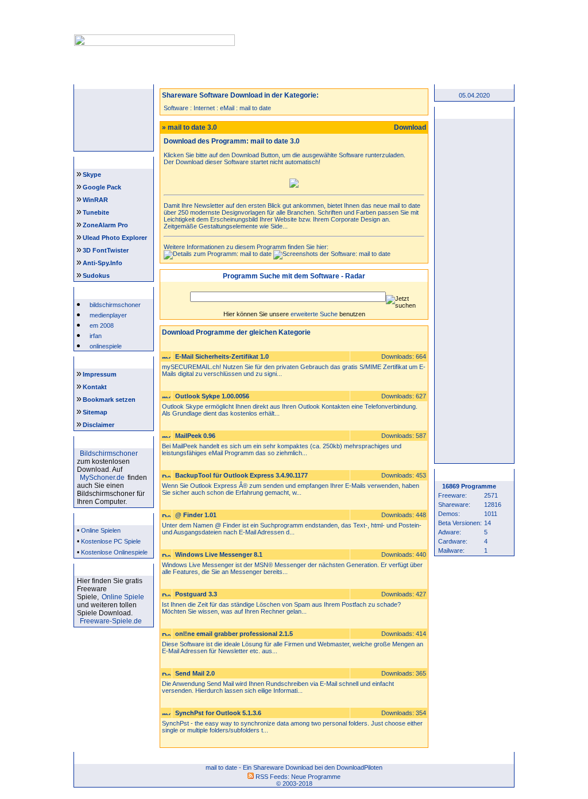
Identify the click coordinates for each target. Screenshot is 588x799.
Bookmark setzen (109, 399)
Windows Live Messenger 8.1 (218, 554)
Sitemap (95, 412)
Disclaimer (98, 424)
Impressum (100, 374)
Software (176, 107)
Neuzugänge (186, 76)
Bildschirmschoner (109, 453)
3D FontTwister (106, 250)
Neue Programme (316, 776)
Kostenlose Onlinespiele (114, 552)
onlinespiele (106, 346)
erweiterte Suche (314, 314)
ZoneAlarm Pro (105, 225)
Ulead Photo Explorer (115, 237)
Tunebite (96, 212)
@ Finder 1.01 (195, 514)
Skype (92, 174)
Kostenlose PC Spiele (111, 541)
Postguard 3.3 (196, 594)
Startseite (114, 76)
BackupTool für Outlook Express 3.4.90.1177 (241, 475)
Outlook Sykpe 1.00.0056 (212, 396)
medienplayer (108, 315)
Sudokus (96, 275)
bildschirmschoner (115, 304)
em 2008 (102, 325)
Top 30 (402, 76)
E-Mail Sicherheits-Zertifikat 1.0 (222, 356)
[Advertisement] (373, 27)
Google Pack (102, 187)
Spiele (258, 76)
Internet (204, 107)
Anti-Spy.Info (102, 262)
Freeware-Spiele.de (111, 621)
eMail (227, 107)
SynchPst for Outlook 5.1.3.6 (218, 712)
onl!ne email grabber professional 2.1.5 (234, 633)
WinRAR (95, 199)
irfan (96, 335)
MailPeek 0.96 (195, 435)
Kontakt (95, 386)
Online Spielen (101, 530)
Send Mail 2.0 (195, 673)
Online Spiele (123, 597)
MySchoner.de (102, 478)
